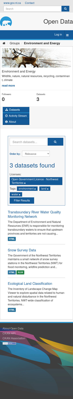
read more (8, 85)
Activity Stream (17, 116)
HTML (12, 238)
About (12, 122)
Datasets (14, 110)
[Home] (4, 43)
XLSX (20, 272)
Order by (15, 153)
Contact (29, 3)
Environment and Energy (42, 43)
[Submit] (65, 9)
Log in (58, 34)
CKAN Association (14, 338)
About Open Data (13, 328)
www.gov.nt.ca (12, 3)
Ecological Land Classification (30, 283)
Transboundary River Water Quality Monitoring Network (34, 214)
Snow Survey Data (22, 249)
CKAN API (9, 333)
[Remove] (25, 183)
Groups (15, 43)
